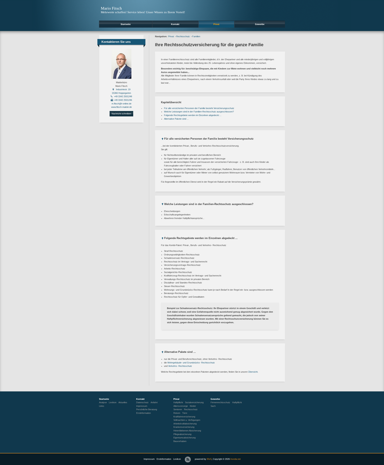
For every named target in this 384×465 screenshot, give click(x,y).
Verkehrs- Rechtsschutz (180, 366)
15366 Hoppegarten (121, 93)
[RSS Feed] (188, 459)
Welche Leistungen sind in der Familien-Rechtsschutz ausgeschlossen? (199, 111)
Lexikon (177, 459)
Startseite (126, 24)
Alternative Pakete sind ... (176, 119)
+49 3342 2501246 (123, 100)
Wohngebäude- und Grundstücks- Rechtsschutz (191, 362)
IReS (209, 459)
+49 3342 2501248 (123, 96)
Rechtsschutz (183, 36)
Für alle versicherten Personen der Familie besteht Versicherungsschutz (199, 108)
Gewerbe (259, 24)
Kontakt (175, 24)
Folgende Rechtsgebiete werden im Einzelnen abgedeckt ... (192, 115)
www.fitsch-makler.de (121, 107)
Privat (216, 24)
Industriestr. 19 (123, 89)
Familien (196, 36)
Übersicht (253, 372)
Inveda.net (235, 459)
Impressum (149, 459)
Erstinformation (164, 459)
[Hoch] (162, 139)
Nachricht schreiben (121, 113)
